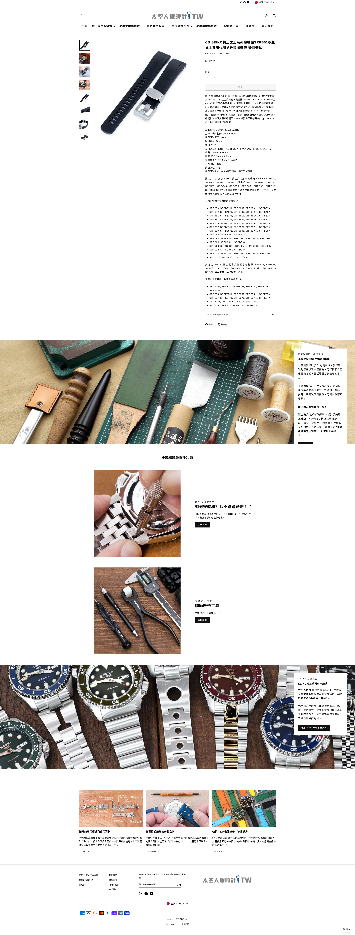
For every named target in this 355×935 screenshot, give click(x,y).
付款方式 (113, 880)
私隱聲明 (113, 889)
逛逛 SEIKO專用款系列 (314, 728)
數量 (207, 72)
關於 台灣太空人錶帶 (88, 875)
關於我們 (267, 26)
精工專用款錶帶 (102, 26)
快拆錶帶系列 (181, 26)
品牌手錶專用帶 (130, 26)
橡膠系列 (218, 852)
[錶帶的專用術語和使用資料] (111, 808)
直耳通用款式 (156, 26)
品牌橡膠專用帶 (207, 26)
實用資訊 (83, 885)
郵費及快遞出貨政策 (218, 315)
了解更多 (202, 524)
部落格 (250, 26)
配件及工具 (231, 26)
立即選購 (202, 620)
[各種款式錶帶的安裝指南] (177, 808)
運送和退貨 (114, 885)
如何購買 (113, 875)
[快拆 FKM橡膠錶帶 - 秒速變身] (244, 808)
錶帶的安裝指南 (86, 880)
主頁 (85, 26)
